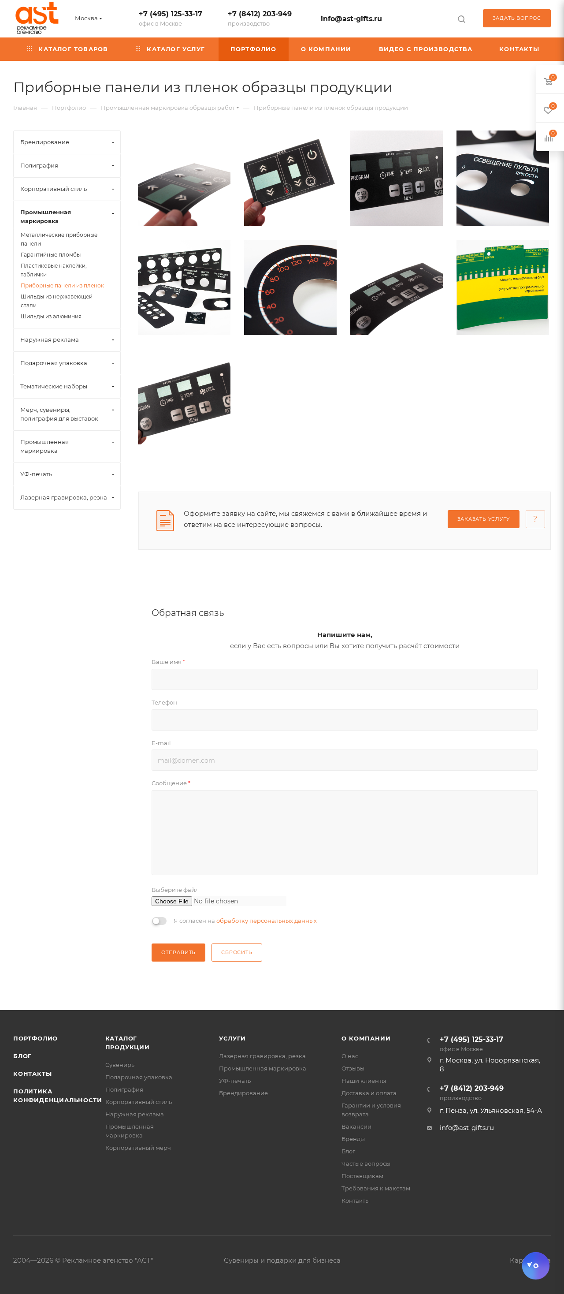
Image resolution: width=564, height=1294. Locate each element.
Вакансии (356, 1126)
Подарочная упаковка (138, 1077)
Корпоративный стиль (138, 1101)
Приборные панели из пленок (62, 285)
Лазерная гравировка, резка (262, 1055)
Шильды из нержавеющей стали (57, 301)
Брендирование (243, 1092)
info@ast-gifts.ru (351, 19)
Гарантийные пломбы (51, 254)
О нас (349, 1055)
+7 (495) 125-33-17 (170, 18)
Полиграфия (124, 1089)
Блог (22, 1055)
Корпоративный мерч (138, 1147)
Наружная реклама (134, 1114)
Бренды (353, 1138)
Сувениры (120, 1064)
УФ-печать (235, 1080)
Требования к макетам (375, 1188)
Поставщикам (362, 1175)
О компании (365, 1038)
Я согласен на (245, 920)
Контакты (32, 1073)
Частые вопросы (365, 1163)
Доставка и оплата (369, 1092)
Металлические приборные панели (59, 239)
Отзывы (352, 1068)
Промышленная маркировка (262, 1068)
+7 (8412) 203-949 (260, 18)
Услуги (232, 1038)
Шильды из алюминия (51, 316)
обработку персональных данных (266, 920)
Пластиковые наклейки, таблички (54, 270)
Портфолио (35, 1038)
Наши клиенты (363, 1080)
